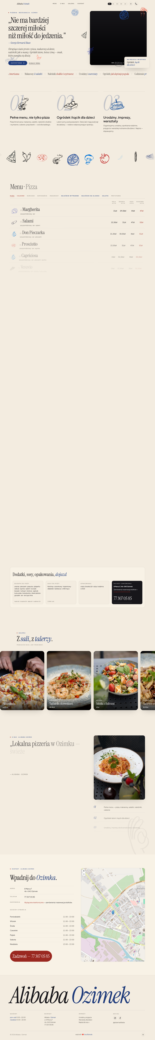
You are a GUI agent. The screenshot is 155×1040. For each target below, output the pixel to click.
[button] (113, 913)
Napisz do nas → (84, 1022)
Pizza (12, 195)
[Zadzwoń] (136, 4)
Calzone (20, 195)
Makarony (54, 195)
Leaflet (131, 961)
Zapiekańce (42, 195)
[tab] (112, 62)
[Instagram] (115, 1018)
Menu (55, 3)
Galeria (71, 3)
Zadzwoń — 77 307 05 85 (31, 956)
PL (110, 4)
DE (121, 4)
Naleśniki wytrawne (70, 195)
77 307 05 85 (123, 598)
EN (117, 4)
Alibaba (23, 3)
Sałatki (105, 195)
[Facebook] (120, 1018)
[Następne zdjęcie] (143, 38)
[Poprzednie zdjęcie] (93, 38)
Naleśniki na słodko (91, 195)
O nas (62, 3)
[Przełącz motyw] (131, 4)
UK (125, 4)
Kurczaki (31, 195)
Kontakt (81, 3)
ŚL (113, 4)
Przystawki (116, 195)
